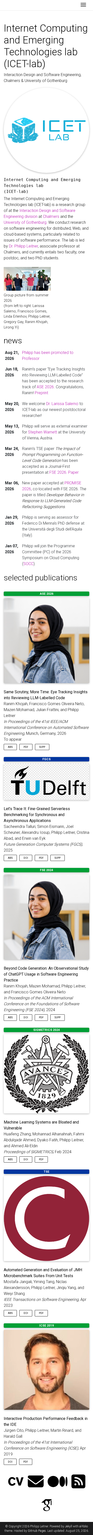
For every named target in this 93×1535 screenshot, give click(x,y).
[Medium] (57, 1482)
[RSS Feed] (78, 1482)
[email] (36, 1482)
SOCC (28, 563)
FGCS (46, 759)
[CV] (16, 1482)
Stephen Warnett (42, 432)
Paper (73, 472)
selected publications (40, 577)
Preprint (41, 392)
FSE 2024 (46, 870)
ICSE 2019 (46, 1325)
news (13, 340)
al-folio (83, 1526)
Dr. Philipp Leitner (23, 246)
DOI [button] (26, 858)
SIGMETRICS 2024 (46, 1030)
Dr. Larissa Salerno (62, 403)
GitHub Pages (37, 1531)
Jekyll (68, 1526)
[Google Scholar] (47, 1505)
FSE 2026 (57, 472)
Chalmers (51, 216)
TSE (46, 1171)
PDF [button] (26, 747)
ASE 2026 (45, 387)
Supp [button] (42, 747)
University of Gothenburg (25, 222)
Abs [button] (10, 747)
